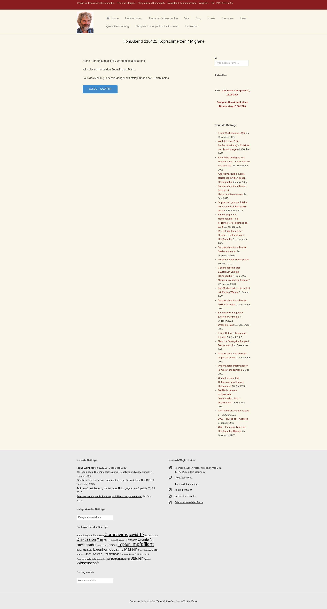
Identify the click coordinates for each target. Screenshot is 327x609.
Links (243, 18)
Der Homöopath (151, 535)
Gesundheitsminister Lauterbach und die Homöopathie (229, 271)
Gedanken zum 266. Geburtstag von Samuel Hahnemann (231, 382)
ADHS (79, 535)
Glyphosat (131, 539)
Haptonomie (102, 545)
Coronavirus (116, 534)
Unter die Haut (226, 324)
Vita (186, 18)
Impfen (124, 544)
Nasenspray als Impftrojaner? (234, 280)
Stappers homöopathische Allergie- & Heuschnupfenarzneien (109, 496)
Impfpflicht (142, 544)
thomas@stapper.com (186, 484)
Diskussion (86, 539)
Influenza (82, 550)
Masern (130, 549)
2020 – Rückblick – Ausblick (233, 418)
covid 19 (136, 534)
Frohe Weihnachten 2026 (231, 133)
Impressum (191, 26)
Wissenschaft (88, 563)
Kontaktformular (183, 489)
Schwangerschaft (99, 559)
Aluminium (98, 535)
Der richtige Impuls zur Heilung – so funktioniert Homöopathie (231, 235)
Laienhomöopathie (108, 549)
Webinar (147, 559)
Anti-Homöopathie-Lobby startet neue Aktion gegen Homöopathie (232, 177)
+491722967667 (183, 477)
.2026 (235, 94)
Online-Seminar (144, 550)
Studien (137, 558)
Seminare (227, 18)
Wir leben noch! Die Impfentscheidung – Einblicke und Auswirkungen (234, 145)
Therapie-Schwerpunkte (163, 18)
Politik (137, 554)
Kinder (89, 550)
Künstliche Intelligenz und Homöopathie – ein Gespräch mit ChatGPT (234, 161)
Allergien (87, 535)
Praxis (211, 18)
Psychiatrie (145, 554)
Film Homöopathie (111, 540)
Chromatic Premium (165, 601)
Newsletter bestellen (185, 496)
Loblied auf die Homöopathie (233, 259)
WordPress (192, 601)
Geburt (122, 540)
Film (100, 539)
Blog (198, 18)
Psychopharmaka (84, 559)
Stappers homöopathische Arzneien (156, 26)
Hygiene (112, 544)
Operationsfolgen (127, 554)
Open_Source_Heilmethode (102, 554)
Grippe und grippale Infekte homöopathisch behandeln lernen (232, 206)
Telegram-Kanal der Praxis (189, 502)
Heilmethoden (133, 18)
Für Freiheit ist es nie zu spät (233, 410)
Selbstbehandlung (118, 558)
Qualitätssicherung (117, 26)
